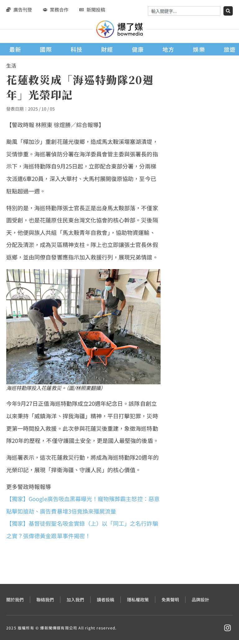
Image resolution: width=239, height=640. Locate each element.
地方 (168, 49)
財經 (107, 49)
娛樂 (199, 49)
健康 (138, 49)
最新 (15, 49)
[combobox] (184, 11)
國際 (46, 49)
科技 (76, 49)
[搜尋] (228, 11)
